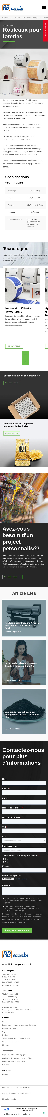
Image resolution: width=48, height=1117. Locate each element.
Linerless (5, 1045)
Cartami (5, 1022)
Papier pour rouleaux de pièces (13, 1032)
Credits (27, 1087)
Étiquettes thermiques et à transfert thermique (19, 1025)
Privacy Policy (7, 1087)
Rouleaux (5, 1035)
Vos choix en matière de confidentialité (26, 1109)
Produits (17, 18)
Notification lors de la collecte (16, 1114)
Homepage (6, 18)
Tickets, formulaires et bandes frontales (16, 1038)
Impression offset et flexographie (14, 1055)
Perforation (6, 1065)
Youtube (13, 1099)
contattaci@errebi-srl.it (10, 985)
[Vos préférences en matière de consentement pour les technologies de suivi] (44, 1113)
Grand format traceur (10, 1042)
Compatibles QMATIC (10, 1028)
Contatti (5, 1074)
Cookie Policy (19, 1087)
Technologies (7, 1050)
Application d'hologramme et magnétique (17, 1058)
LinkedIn (5, 1099)
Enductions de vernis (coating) (13, 1061)
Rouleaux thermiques (31, 18)
